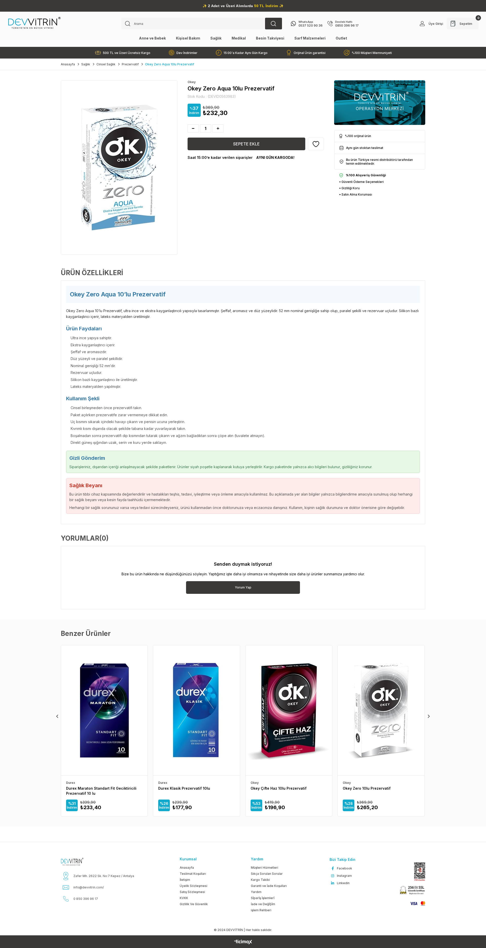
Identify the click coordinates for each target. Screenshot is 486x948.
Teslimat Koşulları (193, 874)
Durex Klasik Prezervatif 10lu (184, 788)
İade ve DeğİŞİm (263, 904)
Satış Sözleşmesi (192, 892)
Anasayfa (187, 867)
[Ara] (273, 23)
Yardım (256, 892)
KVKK (184, 898)
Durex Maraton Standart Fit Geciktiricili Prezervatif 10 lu (101, 790)
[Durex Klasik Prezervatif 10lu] (196, 710)
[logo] (78, 861)
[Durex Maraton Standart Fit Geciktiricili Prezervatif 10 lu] (104, 710)
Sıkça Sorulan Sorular (267, 874)
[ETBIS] (417, 871)
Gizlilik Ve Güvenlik (194, 904)
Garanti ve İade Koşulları (269, 886)
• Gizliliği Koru (349, 188)
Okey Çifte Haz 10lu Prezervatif (279, 788)
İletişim (185, 880)
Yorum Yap (243, 587)
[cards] (415, 903)
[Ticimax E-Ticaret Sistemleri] (243, 942)
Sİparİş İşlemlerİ (262, 898)
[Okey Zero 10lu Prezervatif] (381, 710)
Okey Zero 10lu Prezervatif (367, 788)
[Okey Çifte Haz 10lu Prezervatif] (289, 710)
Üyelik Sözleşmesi (193, 886)
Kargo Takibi (260, 880)
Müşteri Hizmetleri (264, 867)
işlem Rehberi (261, 910)
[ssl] (411, 890)
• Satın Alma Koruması (355, 194)
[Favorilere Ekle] (316, 144)
